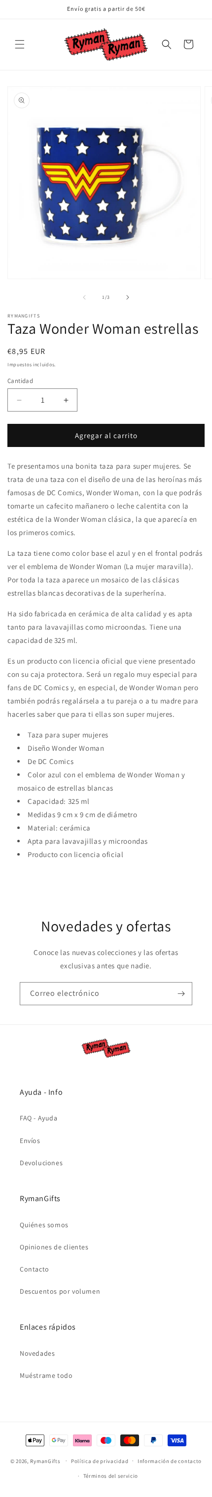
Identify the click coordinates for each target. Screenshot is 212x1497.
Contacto (34, 1269)
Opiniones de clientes (54, 1246)
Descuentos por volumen (60, 1291)
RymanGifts (45, 1460)
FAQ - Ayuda (39, 1118)
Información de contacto (170, 1461)
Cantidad (20, 381)
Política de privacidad (99, 1461)
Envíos (30, 1140)
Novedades (37, 1353)
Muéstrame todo (46, 1375)
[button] (20, 44)
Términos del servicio (111, 1475)
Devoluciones (41, 1162)
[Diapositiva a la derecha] (128, 297)
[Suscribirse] (181, 993)
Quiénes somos (44, 1224)
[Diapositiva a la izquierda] (84, 297)
